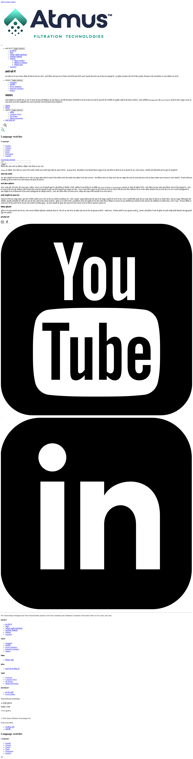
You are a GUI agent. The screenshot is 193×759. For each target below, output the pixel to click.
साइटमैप (8, 729)
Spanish (8, 156)
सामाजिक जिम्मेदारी (16, 57)
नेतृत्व (11, 53)
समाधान (8, 80)
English (8, 146)
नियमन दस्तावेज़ (19, 61)
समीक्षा (12, 112)
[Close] (2, 127)
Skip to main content (8, 2)
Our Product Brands (8, 160)
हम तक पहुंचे (9, 692)
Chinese (8, 148)
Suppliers (13, 67)
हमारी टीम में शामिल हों (12, 669)
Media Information (16, 118)
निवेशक (7, 106)
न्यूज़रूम (8, 110)
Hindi (7, 152)
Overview (8, 677)
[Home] (57, 43)
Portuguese (9, 154)
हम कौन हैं (13, 51)
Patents (12, 90)
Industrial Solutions (16, 88)
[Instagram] (3, 223)
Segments (13, 82)
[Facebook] (7, 223)
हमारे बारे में (9, 48)
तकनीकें (12, 84)
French (7, 150)
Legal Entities (10, 694)
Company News (15, 114)
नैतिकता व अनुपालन (20, 63)
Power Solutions (15, 86)
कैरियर (7, 108)
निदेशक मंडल (18, 65)
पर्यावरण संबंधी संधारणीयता (18, 55)
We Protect (14, 116)
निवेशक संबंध (9, 660)
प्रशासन (12, 59)
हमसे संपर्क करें (10, 120)
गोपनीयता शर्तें (9, 727)
